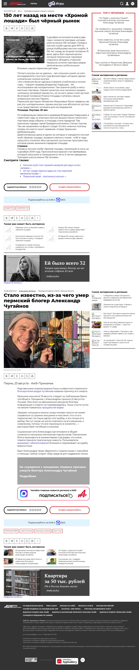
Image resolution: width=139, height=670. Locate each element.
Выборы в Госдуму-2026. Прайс (36, 612)
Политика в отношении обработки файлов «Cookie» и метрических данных (50, 642)
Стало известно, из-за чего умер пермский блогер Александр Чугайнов (113, 42)
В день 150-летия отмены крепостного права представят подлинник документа (71, 230)
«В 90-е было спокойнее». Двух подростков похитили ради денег (117, 89)
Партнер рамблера (46, 660)
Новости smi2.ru (13, 282)
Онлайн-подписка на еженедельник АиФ (40, 609)
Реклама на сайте (67, 606)
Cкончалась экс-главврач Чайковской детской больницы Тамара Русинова (71, 561)
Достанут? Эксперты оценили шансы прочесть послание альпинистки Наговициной (119, 315)
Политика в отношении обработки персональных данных (43, 640)
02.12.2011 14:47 (10, 11)
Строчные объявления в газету (97, 609)
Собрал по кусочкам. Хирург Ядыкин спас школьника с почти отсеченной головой (119, 117)
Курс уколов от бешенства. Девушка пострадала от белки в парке (113, 64)
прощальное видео (53, 407)
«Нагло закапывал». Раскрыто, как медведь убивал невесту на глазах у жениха (118, 333)
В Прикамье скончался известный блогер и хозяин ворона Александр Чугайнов (29, 552)
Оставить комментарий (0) (69, 187)
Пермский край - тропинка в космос (43, 176)
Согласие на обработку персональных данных (39, 638)
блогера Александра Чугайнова (35, 391)
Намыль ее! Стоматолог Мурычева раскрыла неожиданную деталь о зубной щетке (118, 108)
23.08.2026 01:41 (10, 291)
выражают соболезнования (33, 443)
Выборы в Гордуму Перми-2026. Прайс (116, 612)
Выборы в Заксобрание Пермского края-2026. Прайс (74, 612)
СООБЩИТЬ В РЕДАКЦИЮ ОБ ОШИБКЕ (38, 615)
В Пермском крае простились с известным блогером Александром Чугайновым (113, 53)
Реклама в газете (85, 606)
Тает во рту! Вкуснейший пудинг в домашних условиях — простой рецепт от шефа (117, 324)
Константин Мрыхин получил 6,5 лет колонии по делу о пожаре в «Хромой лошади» (29, 238)
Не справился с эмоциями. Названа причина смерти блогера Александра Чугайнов (113, 31)
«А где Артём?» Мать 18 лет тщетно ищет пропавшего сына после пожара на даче (118, 342)
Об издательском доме (33, 606)
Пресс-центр (51, 606)
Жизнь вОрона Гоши (12, 370)
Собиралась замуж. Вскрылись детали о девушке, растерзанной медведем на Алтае (117, 298)
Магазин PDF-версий (105, 606)
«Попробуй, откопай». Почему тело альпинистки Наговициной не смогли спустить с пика (118, 125)
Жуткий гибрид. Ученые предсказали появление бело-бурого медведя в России (119, 81)
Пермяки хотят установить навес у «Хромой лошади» (30, 229)
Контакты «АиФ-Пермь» (71, 609)
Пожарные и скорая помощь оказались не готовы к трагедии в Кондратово (29, 247)
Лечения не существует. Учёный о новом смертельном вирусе (117, 305)
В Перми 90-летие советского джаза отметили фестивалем (71, 237)
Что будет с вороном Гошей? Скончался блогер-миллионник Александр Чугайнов (113, 20)
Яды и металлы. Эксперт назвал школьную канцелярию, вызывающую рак (116, 99)
